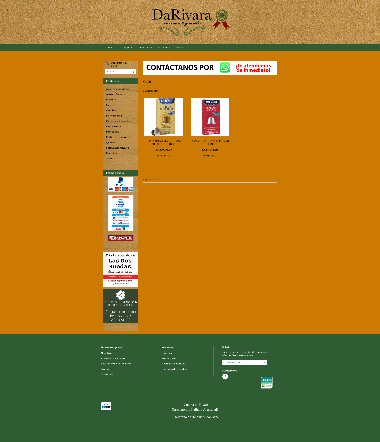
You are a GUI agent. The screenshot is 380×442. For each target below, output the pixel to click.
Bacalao (111, 99)
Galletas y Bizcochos (118, 121)
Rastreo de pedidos (173, 363)
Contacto (146, 47)
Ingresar (167, 353)
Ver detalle (163, 155)
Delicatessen (114, 115)
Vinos (109, 158)
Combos (111, 110)
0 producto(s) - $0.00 (119, 63)
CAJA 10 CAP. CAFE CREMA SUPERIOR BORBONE (164, 142)
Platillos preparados (118, 137)
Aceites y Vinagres (117, 88)
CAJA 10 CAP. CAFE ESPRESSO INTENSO (210, 142)
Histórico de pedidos (174, 369)
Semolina (112, 153)
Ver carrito (182, 47)
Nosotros (106, 353)
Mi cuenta (164, 47)
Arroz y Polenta (115, 94)
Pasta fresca (113, 126)
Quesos (110, 142)
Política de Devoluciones (116, 363)
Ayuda (128, 47)
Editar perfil (169, 358)
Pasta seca (112, 131)
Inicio (109, 47)
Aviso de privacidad (113, 358)
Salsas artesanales (117, 147)
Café (109, 105)
